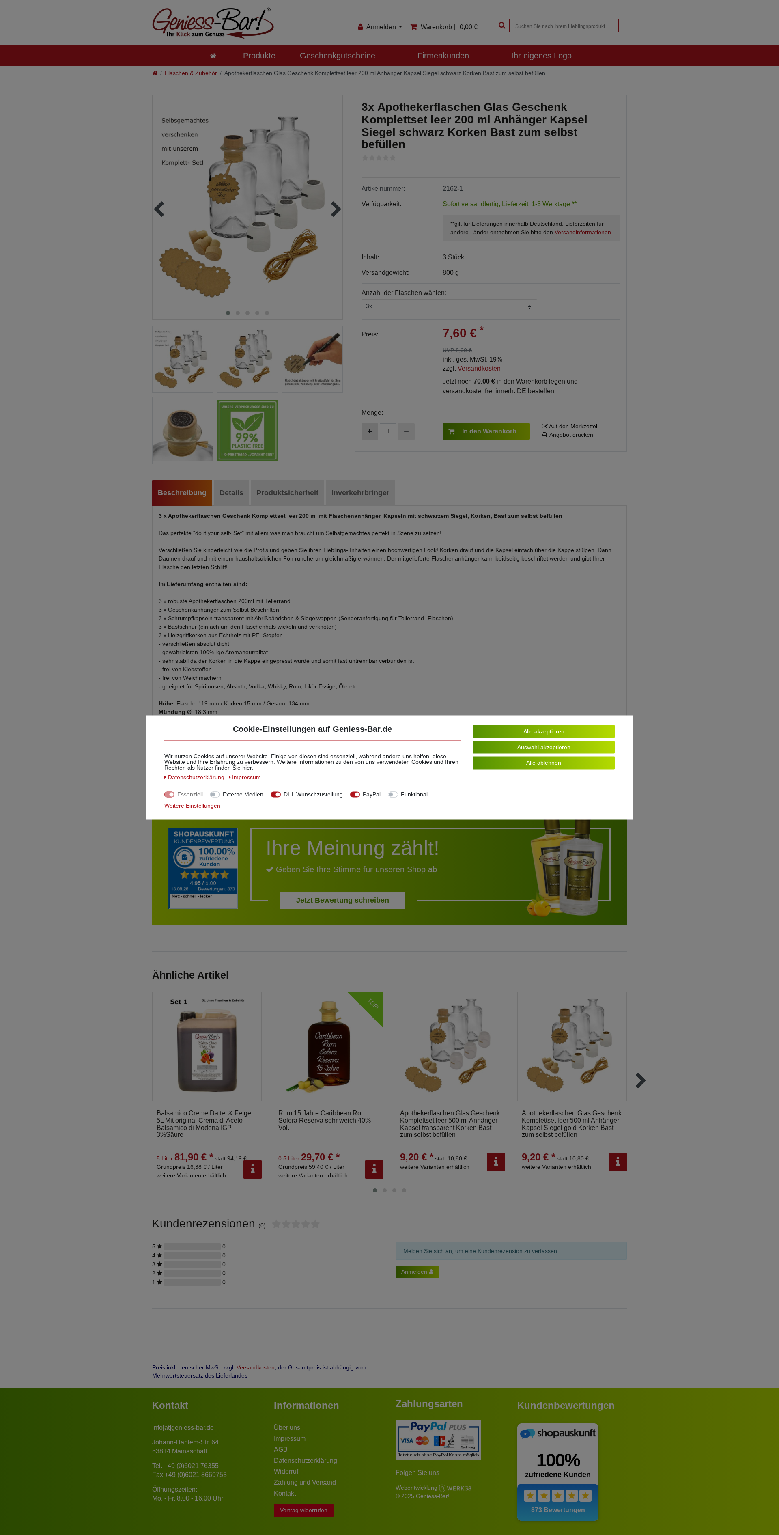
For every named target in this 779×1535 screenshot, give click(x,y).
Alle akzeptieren (543, 731)
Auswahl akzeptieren (543, 747)
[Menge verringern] (406, 431)
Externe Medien (243, 794)
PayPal (372, 794)
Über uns (287, 1427)
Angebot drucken (571, 434)
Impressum (290, 1438)
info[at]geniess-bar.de (183, 1427)
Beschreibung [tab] (182, 493)
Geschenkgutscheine (337, 55)
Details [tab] (231, 493)
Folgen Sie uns (417, 1472)
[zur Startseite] (213, 56)
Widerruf (286, 1471)
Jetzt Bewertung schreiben (342, 900)
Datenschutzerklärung (305, 1460)
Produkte (259, 55)
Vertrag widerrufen (303, 1510)
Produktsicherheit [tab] (287, 493)
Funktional (414, 794)
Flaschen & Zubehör (191, 73)
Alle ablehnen (543, 762)
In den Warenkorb (489, 431)
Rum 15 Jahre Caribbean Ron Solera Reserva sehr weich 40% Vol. (324, 1120)
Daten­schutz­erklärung (197, 777)
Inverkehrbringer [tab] (360, 493)
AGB (281, 1449)
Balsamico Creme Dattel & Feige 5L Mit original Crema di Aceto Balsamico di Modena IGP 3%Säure (204, 1124)
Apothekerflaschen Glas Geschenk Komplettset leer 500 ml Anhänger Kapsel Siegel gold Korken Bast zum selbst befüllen (572, 1124)
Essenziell (190, 794)
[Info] (252, 1169)
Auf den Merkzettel (572, 426)
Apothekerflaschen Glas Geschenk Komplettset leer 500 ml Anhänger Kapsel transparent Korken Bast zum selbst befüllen (450, 1124)
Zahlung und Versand (305, 1482)
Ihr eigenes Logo (541, 55)
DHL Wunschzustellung (313, 794)
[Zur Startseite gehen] (154, 73)
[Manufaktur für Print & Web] (455, 1487)
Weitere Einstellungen (192, 805)
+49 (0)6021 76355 (191, 1465)
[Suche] (501, 25)
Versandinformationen (583, 232)
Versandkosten (479, 368)
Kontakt (285, 1493)
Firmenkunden (443, 55)
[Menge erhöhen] (370, 431)
